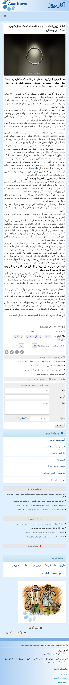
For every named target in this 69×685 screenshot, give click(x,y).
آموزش (16, 565)
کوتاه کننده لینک (57, 479)
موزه (23, 309)
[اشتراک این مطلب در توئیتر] (11, 352)
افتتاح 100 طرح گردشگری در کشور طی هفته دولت (47, 365)
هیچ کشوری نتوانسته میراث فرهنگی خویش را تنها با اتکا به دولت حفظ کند (40, 509)
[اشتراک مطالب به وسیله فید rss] (6, 352)
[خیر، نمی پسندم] (21, 345)
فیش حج (61, 460)
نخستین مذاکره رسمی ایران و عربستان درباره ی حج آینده (46, 536)
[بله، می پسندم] (34, 345)
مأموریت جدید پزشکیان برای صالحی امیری (50, 374)
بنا (55, 565)
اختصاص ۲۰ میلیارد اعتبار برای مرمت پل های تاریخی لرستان (44, 370)
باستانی (18, 336)
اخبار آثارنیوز (33, 628)
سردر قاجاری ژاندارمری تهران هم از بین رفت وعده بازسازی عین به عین (40, 361)
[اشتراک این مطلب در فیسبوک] (17, 352)
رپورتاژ (37, 565)
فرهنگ (31, 168)
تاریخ (61, 340)
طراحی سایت (58, 453)
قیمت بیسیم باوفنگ (56, 466)
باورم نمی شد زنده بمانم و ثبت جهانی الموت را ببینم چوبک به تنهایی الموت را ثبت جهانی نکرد (36, 496)
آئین (48, 336)
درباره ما (64, 674)
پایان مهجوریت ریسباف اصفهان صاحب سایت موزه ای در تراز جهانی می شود (40, 505)
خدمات (26, 565)
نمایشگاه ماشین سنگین (54, 473)
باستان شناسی (34, 336)
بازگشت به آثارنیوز (15, 632)
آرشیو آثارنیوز (62, 682)
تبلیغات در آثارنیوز (60, 678)
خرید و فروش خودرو (55, 446)
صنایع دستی (58, 573)
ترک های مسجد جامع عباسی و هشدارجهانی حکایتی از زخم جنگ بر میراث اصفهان (39, 501)
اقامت (45, 573)
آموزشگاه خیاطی (57, 440)
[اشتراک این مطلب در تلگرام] (22, 352)
